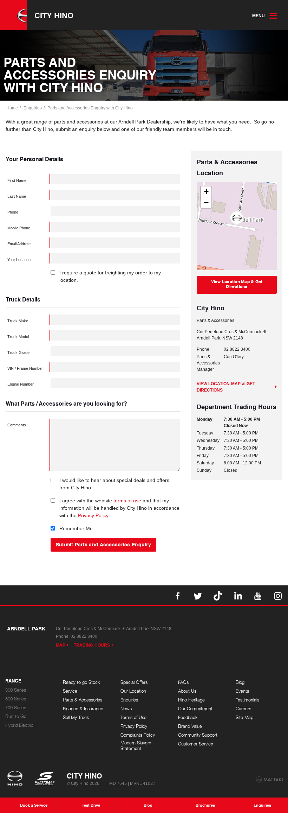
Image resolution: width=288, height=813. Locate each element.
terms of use (127, 500)
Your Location (19, 260)
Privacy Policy (93, 515)
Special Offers (134, 682)
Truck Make (17, 321)
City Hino (53, 15)
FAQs (183, 682)
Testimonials (247, 700)
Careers (243, 708)
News (126, 708)
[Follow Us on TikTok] (218, 595)
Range (13, 681)
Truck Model (18, 337)
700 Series (15, 707)
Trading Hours (92, 645)
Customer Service (195, 744)
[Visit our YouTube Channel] (258, 595)
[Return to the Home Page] (16, 779)
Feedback (188, 717)
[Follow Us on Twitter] (198, 595)
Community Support (197, 735)
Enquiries (33, 108)
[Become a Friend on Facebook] (178, 595)
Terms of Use (133, 717)
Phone (12, 212)
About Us (187, 691)
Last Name (16, 196)
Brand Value (190, 726)
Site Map (244, 717)
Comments (16, 425)
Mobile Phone (18, 228)
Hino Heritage (191, 700)
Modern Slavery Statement (135, 745)
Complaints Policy (137, 735)
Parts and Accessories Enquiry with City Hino (90, 108)
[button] (236, 218)
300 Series (15, 690)
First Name (16, 180)
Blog (240, 682)
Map (60, 645)
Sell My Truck (76, 717)
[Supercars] (44, 779)
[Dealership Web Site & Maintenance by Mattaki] (269, 779)
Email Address (19, 244)
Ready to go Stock (81, 682)
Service (70, 691)
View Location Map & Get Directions (237, 284)
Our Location (133, 691)
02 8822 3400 (237, 349)
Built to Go (15, 716)
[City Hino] (13, 15)
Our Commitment (195, 708)
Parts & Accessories (82, 700)
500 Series (15, 698)
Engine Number (20, 384)
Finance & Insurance (83, 708)
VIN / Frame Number (25, 368)
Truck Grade (18, 352)
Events (242, 691)
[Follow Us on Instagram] (278, 595)
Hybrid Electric (19, 725)
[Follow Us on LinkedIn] (238, 595)
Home (12, 108)
